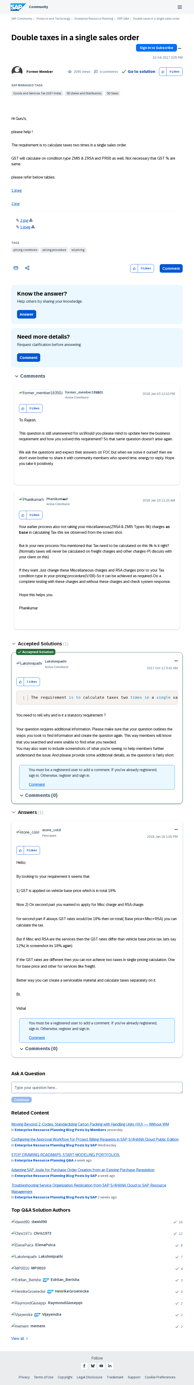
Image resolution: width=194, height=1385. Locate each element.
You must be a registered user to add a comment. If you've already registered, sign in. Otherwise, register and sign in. (93, 773)
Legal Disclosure (89, 1377)
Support (134, 1377)
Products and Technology (53, 18)
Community (38, 7)
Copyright (65, 1377)
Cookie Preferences (160, 1377)
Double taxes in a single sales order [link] (156, 18)
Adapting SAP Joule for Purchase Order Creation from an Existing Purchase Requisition (82, 1170)
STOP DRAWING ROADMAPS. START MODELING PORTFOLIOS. (65, 1155)
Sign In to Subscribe (156, 48)
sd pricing (77, 250)
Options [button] (179, 48)
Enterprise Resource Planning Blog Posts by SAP (56, 1145)
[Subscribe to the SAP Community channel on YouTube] (101, 1366)
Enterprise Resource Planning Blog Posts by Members (60, 1130)
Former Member (39, 72)
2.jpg (15, 204)
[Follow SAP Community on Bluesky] (93, 1366)
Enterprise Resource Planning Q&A (44, 1160)
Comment (171, 269)
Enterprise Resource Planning (94, 18)
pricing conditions (25, 250)
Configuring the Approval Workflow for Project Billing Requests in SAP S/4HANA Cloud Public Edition (95, 1139)
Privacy (24, 1377)
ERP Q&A (123, 18)
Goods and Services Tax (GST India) (37, 93)
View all (17, 1339)
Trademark (115, 1377)
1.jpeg (16, 190)
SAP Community (21, 18)
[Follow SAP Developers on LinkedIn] (110, 1366)
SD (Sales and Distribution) (84, 93)
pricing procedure (54, 250)
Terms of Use (43, 1377)
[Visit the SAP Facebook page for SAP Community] (84, 1366)
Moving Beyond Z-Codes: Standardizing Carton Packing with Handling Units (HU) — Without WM (90, 1124)
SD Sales (112, 93)
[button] (163, 72)
